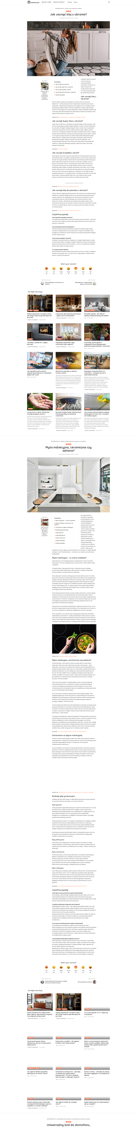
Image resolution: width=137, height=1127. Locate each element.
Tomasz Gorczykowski (33, 319)
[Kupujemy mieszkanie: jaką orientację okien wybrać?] (68, 332)
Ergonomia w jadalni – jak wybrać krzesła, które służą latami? (67, 1042)
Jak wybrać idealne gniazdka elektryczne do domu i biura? (37, 1072)
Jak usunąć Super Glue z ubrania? (64, 87)
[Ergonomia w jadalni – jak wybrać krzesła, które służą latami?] (68, 1030)
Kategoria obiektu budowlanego (68, 656)
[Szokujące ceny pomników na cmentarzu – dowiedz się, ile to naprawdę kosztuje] (97, 360)
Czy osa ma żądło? (62, 149)
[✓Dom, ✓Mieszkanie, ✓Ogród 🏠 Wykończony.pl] (33, 2)
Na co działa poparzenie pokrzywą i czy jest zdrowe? (72, 886)
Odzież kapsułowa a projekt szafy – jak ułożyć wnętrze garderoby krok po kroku (39, 315)
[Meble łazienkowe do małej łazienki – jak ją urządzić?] (97, 1091)
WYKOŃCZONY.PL (59, 8)
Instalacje (31, 1068)
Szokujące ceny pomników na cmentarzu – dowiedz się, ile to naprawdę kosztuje (95, 373)
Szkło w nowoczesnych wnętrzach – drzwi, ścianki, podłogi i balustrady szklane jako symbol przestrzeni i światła (96, 1043)
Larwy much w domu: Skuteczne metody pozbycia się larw (38, 413)
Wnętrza (36, 310)
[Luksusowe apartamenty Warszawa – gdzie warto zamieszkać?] (68, 303)
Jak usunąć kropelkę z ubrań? (63, 89)
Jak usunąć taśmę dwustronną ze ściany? (69, 210)
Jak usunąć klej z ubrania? (62, 84)
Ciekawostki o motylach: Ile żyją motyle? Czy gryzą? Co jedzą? (76, 792)
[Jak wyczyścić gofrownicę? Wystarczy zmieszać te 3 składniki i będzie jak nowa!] (40, 360)
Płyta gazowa (59, 532)
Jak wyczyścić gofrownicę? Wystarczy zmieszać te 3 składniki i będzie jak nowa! (39, 373)
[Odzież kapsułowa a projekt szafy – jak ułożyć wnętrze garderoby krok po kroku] (40, 303)
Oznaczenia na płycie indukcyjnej (64, 527)
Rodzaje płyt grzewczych (61, 530)
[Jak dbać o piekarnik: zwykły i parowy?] (40, 332)
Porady (66, 8)
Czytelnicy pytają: (60, 95)
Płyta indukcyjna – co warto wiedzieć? (65, 520)
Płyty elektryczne (60, 535)
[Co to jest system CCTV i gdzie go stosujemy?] (97, 1002)
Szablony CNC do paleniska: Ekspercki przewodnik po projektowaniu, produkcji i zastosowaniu (45, 95)
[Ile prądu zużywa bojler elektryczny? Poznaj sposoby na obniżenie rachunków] (68, 401)
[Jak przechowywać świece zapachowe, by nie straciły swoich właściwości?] (40, 1030)
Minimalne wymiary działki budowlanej (67, 186)
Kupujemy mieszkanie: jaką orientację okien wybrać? (65, 343)
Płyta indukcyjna (60, 540)
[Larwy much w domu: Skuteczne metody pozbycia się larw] (40, 401)
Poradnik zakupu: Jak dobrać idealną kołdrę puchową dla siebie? (96, 315)
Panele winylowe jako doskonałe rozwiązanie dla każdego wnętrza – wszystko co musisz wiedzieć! (39, 1104)
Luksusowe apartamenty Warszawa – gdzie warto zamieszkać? (68, 315)
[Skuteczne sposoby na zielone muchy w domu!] (68, 360)
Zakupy (92, 310)
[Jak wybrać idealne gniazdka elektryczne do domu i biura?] (40, 1061)
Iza (85, 317)
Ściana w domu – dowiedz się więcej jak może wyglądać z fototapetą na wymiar (96, 1073)
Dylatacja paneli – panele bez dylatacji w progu (72, 117)
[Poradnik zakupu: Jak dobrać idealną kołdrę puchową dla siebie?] (97, 303)
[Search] (109, 2)
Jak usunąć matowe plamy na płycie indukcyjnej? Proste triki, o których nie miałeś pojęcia (96, 414)
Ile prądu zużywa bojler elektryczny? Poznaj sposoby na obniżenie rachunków (68, 414)
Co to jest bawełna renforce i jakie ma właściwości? (71, 731)
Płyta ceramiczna (60, 538)
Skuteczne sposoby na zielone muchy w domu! (66, 372)
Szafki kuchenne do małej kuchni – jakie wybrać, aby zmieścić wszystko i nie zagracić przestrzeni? (45, 531)
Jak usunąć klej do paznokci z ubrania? (65, 92)
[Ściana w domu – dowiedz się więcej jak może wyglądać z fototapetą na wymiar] (97, 1061)
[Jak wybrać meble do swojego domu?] (68, 1091)
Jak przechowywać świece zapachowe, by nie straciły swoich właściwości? (39, 1043)
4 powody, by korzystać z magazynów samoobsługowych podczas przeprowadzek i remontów (97, 344)
